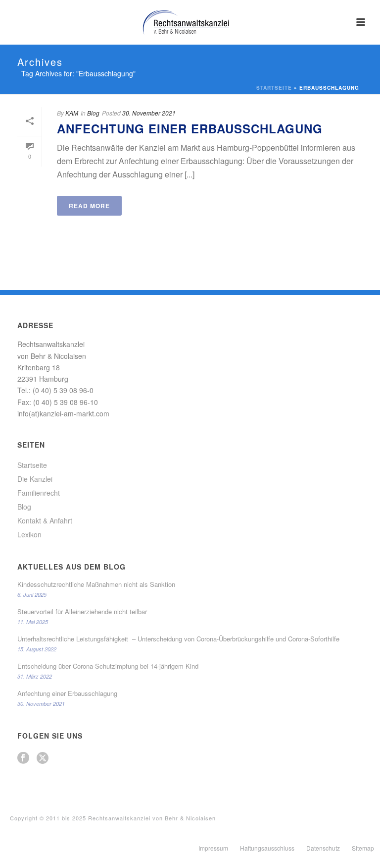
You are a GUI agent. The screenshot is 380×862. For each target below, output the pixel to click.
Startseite (274, 87)
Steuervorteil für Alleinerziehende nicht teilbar (82, 611)
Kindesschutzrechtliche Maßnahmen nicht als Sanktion (96, 584)
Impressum (213, 848)
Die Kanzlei (34, 478)
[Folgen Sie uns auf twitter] (42, 758)
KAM (71, 113)
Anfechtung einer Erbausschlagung (190, 128)
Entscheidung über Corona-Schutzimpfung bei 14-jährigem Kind (107, 666)
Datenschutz (323, 848)
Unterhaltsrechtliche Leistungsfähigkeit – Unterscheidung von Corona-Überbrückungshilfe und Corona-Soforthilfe (178, 638)
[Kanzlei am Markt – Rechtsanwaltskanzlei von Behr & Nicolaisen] (190, 22)
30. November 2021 (149, 113)
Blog (93, 113)
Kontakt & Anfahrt (44, 520)
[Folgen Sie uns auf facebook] (23, 758)
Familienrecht (38, 492)
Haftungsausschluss (267, 848)
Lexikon (29, 534)
